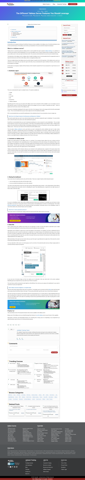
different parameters (12, 205)
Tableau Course (26, 439)
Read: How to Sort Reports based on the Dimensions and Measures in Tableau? (24, 116)
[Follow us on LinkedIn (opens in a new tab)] (14, 467)
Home (38, 11)
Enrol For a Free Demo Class (15, 220)
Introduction (14, 29)
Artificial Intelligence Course (28, 440)
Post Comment (54, 352)
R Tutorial (67, 428)
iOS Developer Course (12, 440)
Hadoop (40, 394)
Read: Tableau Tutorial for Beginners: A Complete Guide (20, 287)
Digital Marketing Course (27, 435)
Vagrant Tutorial (68, 439)
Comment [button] (60, 15)
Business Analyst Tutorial (42, 433)
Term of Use (64, 463)
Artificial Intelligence (27, 399)
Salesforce (10, 394)
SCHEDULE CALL (57, 0)
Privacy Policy (64, 465)
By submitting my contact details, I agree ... (68, 91)
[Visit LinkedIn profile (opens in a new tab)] (22, 339)
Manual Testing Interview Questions (37, 453)
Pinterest (16, 324)
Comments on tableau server (17, 33)
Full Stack (18, 394)
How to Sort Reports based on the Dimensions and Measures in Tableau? (68, 47)
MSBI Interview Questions (67, 453)
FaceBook (9, 324)
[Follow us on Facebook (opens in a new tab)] (12, 467)
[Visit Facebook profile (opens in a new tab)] (17, 339)
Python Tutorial (54, 439)
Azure (14, 394)
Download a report (15, 32)
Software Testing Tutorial (42, 430)
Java (56, 394)
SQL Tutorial (39, 431)
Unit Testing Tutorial (69, 430)
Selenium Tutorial (54, 434)
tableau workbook (18, 129)
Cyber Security (38, 399)
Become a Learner (47, 465)
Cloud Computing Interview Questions (19, 453)
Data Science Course (27, 432)
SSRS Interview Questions (27, 453)
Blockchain (21, 399)
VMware (43, 399)
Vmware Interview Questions (31, 452)
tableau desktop (48, 50)
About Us (27, 473)
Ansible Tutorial (68, 438)
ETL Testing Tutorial (55, 438)
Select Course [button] (46, 4)
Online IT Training (49, 399)
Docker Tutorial (68, 441)
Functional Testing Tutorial (56, 428)
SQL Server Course (11, 429)
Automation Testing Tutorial (56, 431)
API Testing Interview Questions (60, 452)
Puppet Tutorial (68, 433)
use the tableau (39, 315)
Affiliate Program (47, 469)
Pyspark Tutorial (54, 441)
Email (19, 324)
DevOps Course (11, 432)
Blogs (42, 11)
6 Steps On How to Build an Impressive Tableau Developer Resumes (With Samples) (68, 51)
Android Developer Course (28, 436)
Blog (54, 4)
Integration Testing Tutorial (70, 434)
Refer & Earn (46, 471)
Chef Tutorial (67, 435)
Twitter (11, 324)
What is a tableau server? (16, 31)
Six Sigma (10, 399)
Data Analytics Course (27, 434)
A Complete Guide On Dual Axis (31, 409)
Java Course (10, 434)
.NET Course (10, 435)
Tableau (46, 11)
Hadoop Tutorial (40, 438)
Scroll (83, 475)
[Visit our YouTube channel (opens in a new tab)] (10, 467)
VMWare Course (26, 438)
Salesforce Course (11, 428)
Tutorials (27, 469)
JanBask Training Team (51, 15)
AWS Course (25, 429)
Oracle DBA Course (11, 439)
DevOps (47, 394)
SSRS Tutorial (40, 439)
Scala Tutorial (54, 437)
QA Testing (23, 394)
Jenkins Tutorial (68, 437)
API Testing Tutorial (69, 431)
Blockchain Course (11, 438)
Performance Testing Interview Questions (57, 453)
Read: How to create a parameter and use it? (18, 209)
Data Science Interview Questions (40, 452)
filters (50, 289)
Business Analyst (34, 394)
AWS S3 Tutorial (40, 441)
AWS (43, 394)
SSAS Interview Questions (69, 452)
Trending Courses (29, 463)
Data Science (52, 394)
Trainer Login (64, 469)
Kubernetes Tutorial (55, 435)
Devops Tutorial (40, 434)
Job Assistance (28, 465)
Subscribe (14, 35)
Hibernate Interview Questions (15, 452)
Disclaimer (63, 467)
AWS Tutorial (39, 437)
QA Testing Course (11, 431)
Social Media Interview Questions (46, 453)
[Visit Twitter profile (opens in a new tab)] (20, 339)
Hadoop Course (26, 431)
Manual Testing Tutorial (56, 433)
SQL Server (28, 394)
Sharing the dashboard (16, 34)
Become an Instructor (48, 467)
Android (33, 399)
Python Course (11, 436)
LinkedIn (14, 324)
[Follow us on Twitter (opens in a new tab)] (8, 467)
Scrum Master (15, 399)
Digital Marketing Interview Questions (50, 452)
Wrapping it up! (14, 37)
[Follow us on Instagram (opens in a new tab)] (17, 467)
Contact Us (27, 471)
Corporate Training (61, 4)
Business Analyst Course (28, 428)
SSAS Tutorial (54, 430)
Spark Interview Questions (23, 452)
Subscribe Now (69, 95)
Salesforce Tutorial (41, 428)
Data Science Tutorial (41, 435)
